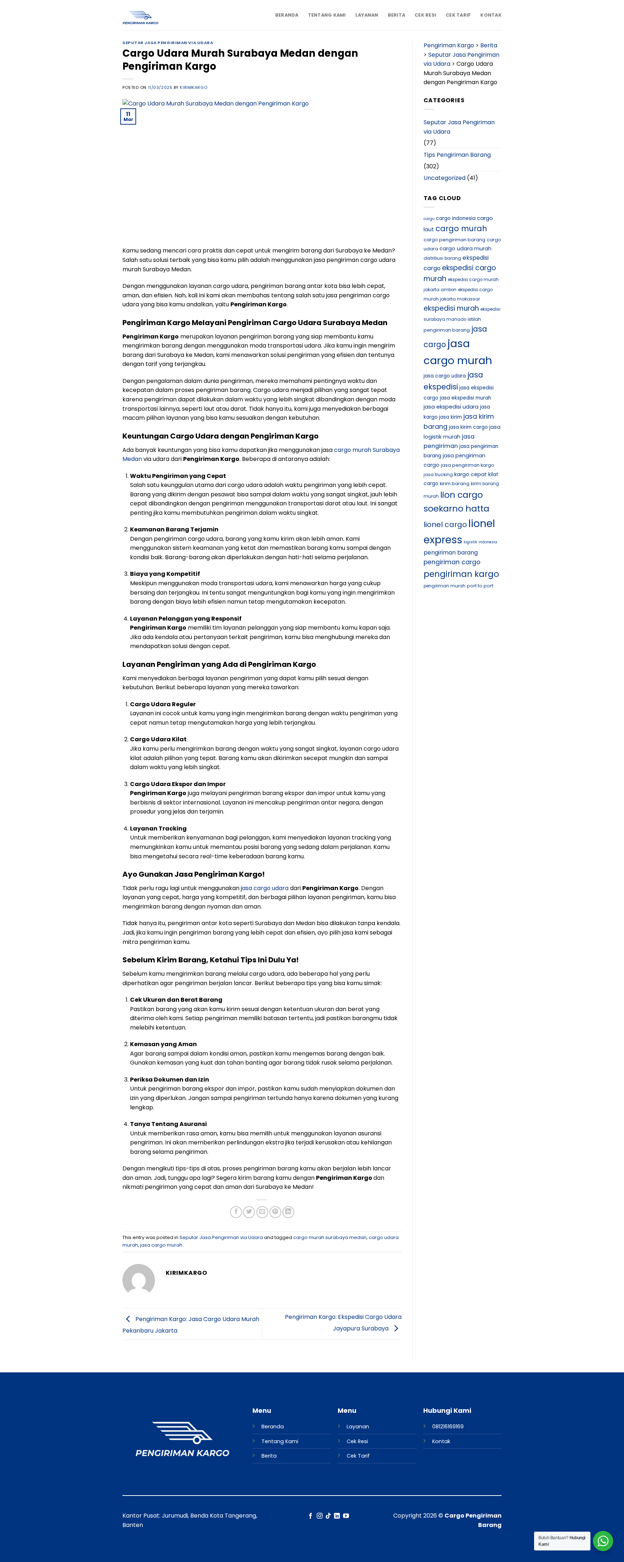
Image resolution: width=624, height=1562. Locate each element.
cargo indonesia (456, 218)
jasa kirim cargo (468, 427)
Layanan (366, 15)
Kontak (491, 15)
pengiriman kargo (461, 574)
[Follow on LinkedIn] (337, 1516)
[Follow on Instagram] (319, 1516)
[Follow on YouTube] (346, 1516)
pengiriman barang (451, 552)
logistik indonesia (480, 542)
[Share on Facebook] (236, 1212)
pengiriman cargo (452, 562)
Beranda (287, 15)
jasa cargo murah (161, 1245)
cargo (429, 218)
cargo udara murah (465, 248)
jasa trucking (438, 475)
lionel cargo (445, 524)
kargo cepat (470, 474)
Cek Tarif (458, 15)
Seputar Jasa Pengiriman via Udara (167, 43)
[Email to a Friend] (262, 1212)
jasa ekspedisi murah (465, 397)
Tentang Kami (327, 15)
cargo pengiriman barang (454, 239)
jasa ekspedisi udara (451, 406)
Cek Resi (425, 15)
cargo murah (461, 228)
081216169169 (448, 1426)
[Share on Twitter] (249, 1212)
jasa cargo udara (445, 375)
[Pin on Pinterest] (275, 1212)
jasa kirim (450, 417)
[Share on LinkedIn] (288, 1212)
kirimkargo (193, 87)
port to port (480, 585)
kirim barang (454, 483)
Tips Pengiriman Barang (457, 155)
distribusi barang (442, 258)
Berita (397, 15)
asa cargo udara (265, 888)
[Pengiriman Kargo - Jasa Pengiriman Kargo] (158, 18)
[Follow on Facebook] (310, 1516)
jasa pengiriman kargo (467, 465)
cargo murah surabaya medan (330, 1237)
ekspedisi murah (451, 308)
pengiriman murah (444, 586)
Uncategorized (444, 178)
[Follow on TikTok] (328, 1516)
